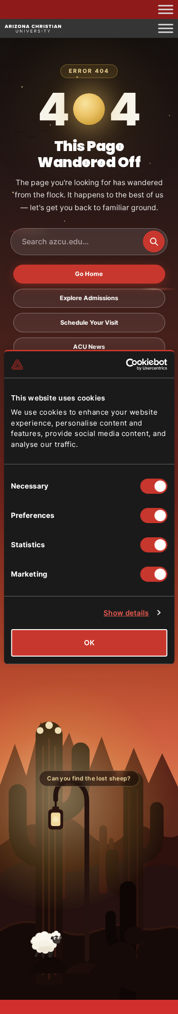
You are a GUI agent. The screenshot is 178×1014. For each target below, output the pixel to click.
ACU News (89, 346)
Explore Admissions (89, 298)
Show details (126, 612)
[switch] (153, 515)
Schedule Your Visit (89, 322)
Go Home (89, 273)
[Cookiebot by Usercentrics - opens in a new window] (126, 364)
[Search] (154, 241)
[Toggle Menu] (165, 9)
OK (89, 642)
